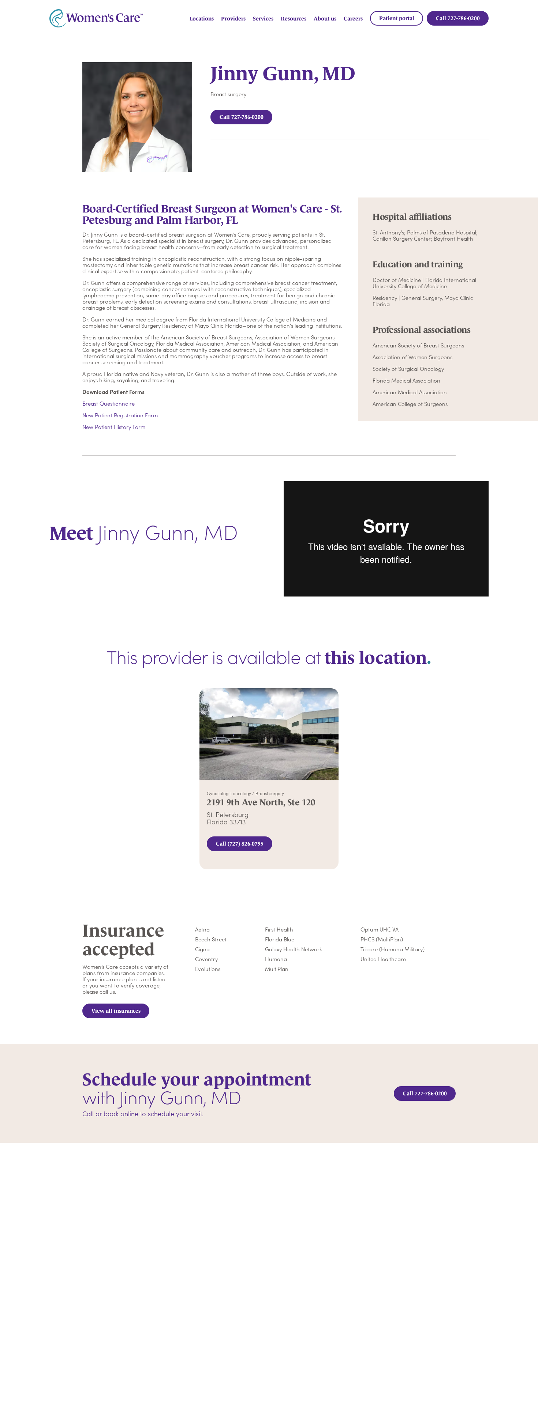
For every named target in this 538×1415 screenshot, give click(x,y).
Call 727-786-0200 (242, 117)
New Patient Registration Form (120, 415)
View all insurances (116, 1011)
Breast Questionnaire (108, 403)
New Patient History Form (113, 426)
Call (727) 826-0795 (240, 843)
